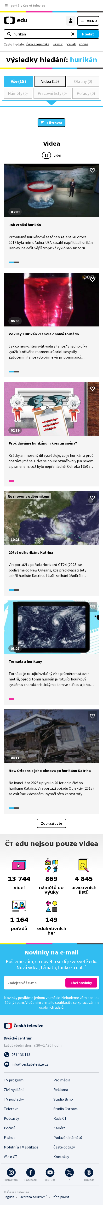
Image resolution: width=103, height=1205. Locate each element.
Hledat (88, 34)
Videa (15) (50, 81)
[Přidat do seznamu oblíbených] (92, 170)
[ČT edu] (15, 22)
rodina (83, 44)
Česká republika (37, 44)
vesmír (58, 44)
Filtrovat (55, 122)
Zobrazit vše (51, 823)
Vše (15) (18, 81)
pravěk (71, 44)
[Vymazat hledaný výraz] (73, 34)
